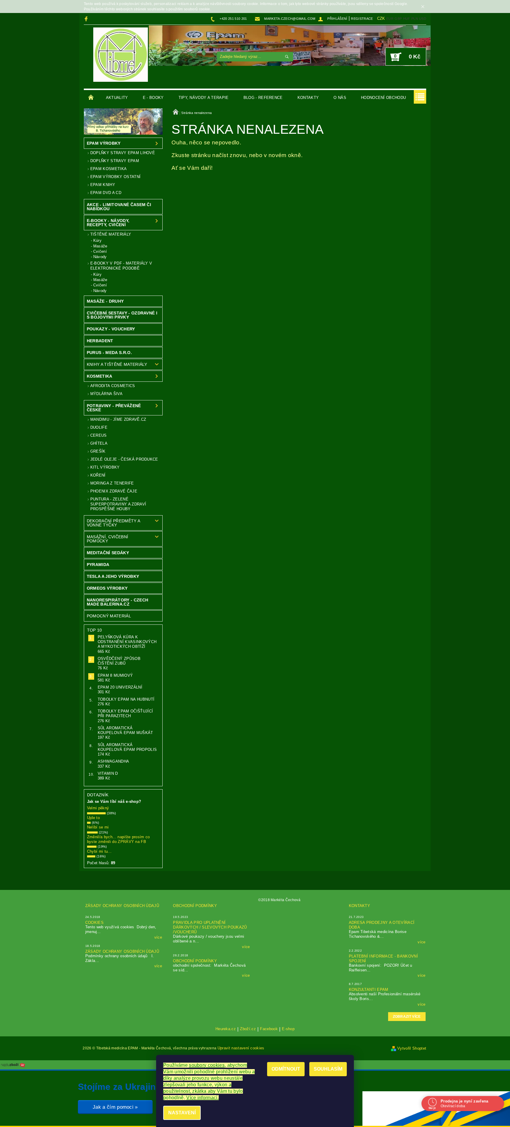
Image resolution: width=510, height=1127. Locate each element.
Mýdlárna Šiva (106, 394)
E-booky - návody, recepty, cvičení (108, 222)
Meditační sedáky (108, 552)
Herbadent (100, 340)
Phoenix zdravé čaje (113, 491)
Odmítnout (286, 1068)
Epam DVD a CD (105, 192)
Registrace (362, 18)
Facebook (269, 1029)
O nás (340, 97)
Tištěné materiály (110, 234)
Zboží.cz (248, 1029)
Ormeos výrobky (107, 588)
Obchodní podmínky (195, 905)
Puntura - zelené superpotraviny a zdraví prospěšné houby (118, 504)
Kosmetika (99, 376)
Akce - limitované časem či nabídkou (119, 206)
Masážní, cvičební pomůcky (107, 538)
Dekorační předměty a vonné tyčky (113, 522)
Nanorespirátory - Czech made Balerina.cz (117, 602)
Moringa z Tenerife (112, 483)
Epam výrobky (104, 143)
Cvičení (100, 251)
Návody (100, 257)
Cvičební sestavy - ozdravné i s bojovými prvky (122, 315)
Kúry (97, 240)
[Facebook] (87, 18)
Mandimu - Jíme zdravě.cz (118, 419)
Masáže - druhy (105, 301)
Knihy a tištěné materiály (117, 364)
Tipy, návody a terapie (204, 97)
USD (422, 18)
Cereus (98, 435)
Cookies (94, 922)
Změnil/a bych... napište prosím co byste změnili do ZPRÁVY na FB (118, 839)
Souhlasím (328, 1068)
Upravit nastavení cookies (241, 1048)
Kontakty (308, 97)
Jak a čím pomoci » (115, 1107)
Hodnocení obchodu (383, 97)
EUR (389, 18)
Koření (98, 475)
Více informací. (202, 1097)
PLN (414, 18)
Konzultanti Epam (368, 989)
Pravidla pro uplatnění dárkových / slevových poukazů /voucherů (210, 927)
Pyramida (98, 564)
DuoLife (98, 427)
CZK (381, 18)
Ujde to (93, 818)
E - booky (153, 97)
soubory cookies (207, 1065)
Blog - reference (263, 97)
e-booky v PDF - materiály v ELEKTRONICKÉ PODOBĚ (121, 265)
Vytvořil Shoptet (411, 1048)
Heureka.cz (225, 1029)
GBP (398, 18)
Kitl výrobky (105, 467)
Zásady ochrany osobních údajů (122, 905)
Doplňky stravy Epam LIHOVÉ (122, 153)
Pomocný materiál (109, 616)
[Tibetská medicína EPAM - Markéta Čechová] (120, 54)
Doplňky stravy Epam (114, 161)
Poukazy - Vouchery (111, 329)
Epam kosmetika (108, 169)
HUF (406, 18)
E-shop (288, 1029)
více (158, 937)
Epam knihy (102, 184)
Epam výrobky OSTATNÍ (115, 176)
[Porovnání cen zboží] (13, 1064)
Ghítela (98, 443)
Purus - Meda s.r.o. (109, 352)
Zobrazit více (407, 1017)
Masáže (100, 246)
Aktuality (117, 97)
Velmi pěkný (98, 808)
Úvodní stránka (91, 97)
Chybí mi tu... (99, 851)
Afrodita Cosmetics (112, 386)
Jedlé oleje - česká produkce (124, 459)
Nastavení (182, 1112)
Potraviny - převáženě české (114, 407)
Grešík (98, 451)
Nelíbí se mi (98, 827)
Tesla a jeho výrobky (113, 576)
